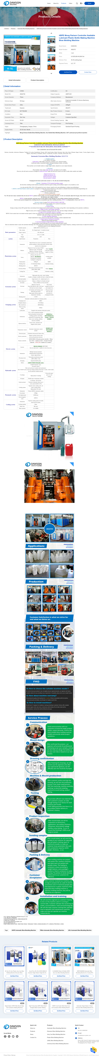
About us (32, 1028)
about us (55, 3)
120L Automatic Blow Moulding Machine (79, 930)
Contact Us (33, 1037)
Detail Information (14, 80)
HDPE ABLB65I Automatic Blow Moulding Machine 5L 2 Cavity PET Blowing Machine (84, 972)
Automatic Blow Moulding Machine (26, 28)
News (31, 1034)
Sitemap (13, 1055)
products (63, 3)
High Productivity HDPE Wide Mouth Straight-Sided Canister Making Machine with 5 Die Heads (38, 1006)
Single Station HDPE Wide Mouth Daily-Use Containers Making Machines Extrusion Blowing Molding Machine (14, 1006)
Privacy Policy (7, 1055)
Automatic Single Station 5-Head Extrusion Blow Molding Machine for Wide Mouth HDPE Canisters (84, 1006)
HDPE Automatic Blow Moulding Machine (24, 930)
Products (13, 28)
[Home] (12, 1028)
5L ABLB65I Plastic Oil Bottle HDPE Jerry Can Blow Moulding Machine (61, 971)
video (70, 3)
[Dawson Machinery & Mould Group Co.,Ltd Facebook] (5, 1036)
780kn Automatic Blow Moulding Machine (52, 930)
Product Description (37, 80)
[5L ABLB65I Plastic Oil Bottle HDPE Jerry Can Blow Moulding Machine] (61, 958)
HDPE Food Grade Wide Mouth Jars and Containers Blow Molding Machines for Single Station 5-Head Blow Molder (61, 1006)
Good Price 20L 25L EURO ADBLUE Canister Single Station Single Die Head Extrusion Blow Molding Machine (37, 972)
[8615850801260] (13, 1036)
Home (49, 3)
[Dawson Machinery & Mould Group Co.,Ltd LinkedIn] (9, 1036)
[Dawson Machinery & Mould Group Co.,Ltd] (12, 3)
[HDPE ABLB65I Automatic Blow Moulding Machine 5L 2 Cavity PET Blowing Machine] (84, 958)
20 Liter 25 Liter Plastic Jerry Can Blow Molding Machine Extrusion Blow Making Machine (14, 972)
